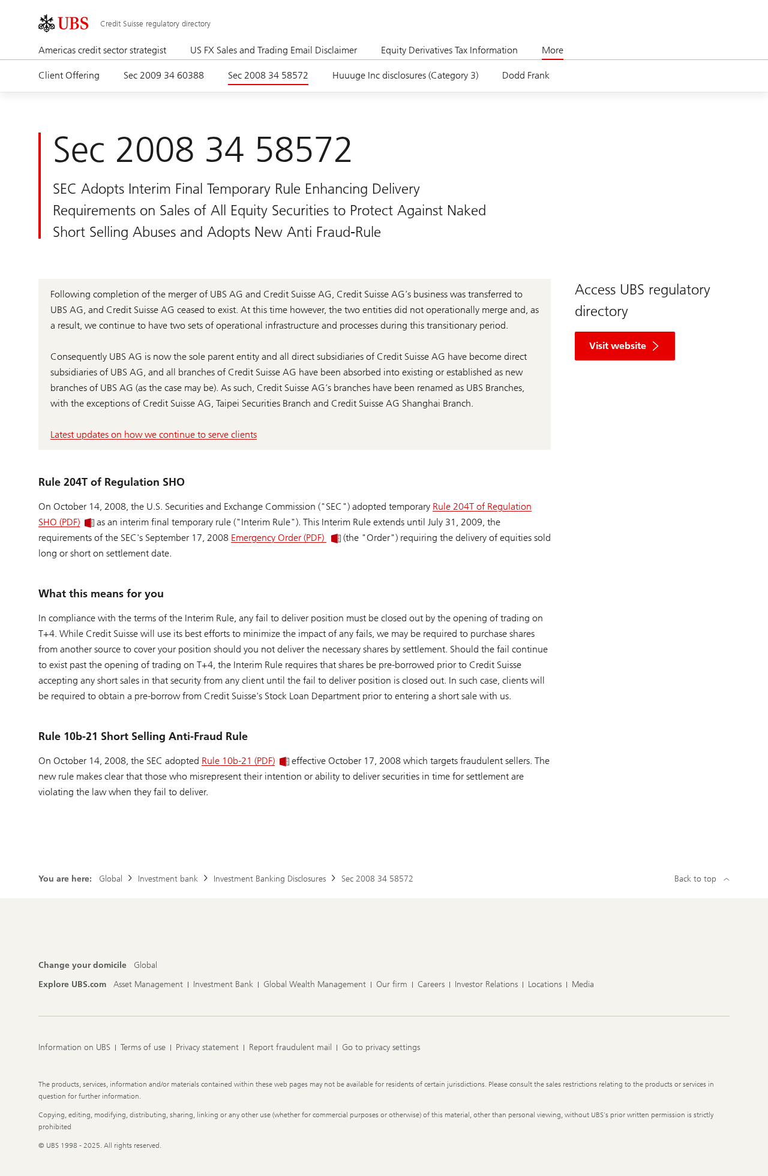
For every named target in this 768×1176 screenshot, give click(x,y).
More (552, 50)
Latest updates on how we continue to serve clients (153, 434)
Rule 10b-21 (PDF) (238, 760)
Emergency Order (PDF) (278, 537)
